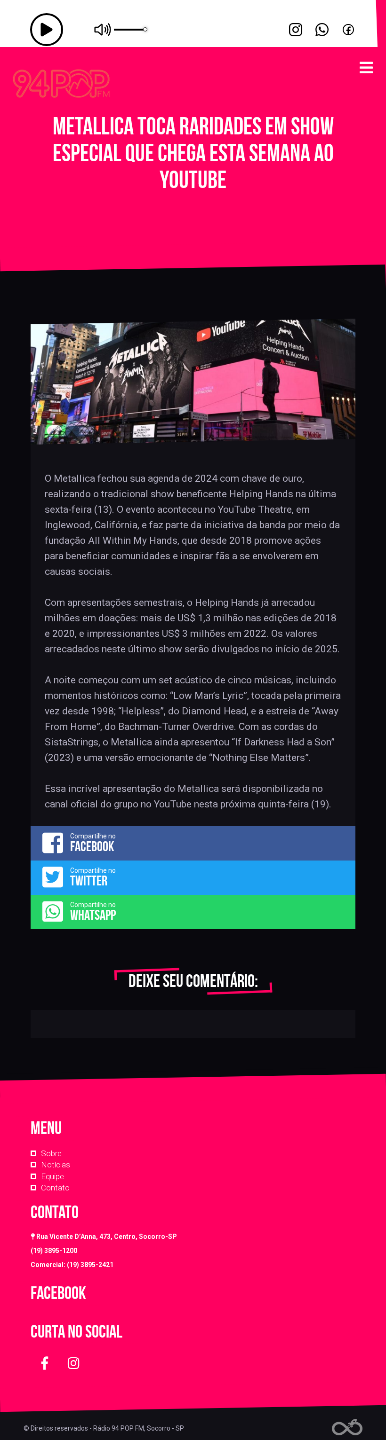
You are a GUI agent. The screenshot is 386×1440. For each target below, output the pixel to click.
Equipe (52, 1176)
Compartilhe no (93, 843)
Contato (55, 1187)
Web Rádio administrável (347, 1427)
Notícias (55, 1164)
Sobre (51, 1153)
